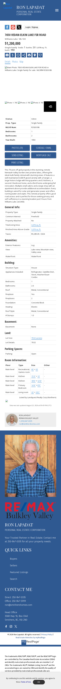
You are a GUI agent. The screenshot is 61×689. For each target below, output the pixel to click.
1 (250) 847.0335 (25, 421)
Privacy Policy (47, 634)
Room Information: (16, 360)
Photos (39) (17, 147)
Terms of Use (26, 682)
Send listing (17, 155)
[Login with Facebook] (7, 29)
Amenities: (11, 240)
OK (38, 682)
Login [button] (31, 27)
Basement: (11, 322)
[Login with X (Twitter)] (19, 29)
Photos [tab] (15, 61)
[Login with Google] (13, 29)
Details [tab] (7, 61)
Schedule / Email (43, 147)
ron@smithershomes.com (29, 424)
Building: (10, 263)
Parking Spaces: (14, 349)
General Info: (12, 207)
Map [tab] (21, 61)
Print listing (17, 162)
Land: (8, 333)
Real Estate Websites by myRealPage (30, 637)
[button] (6, 626)
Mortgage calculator (43, 155)
